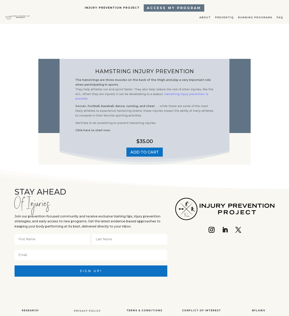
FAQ (279, 32)
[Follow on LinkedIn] (225, 230)
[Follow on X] (238, 230)
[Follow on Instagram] (211, 230)
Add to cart (144, 152)
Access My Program (174, 8)
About (199, 32)
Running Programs (253, 32)
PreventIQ (220, 32)
